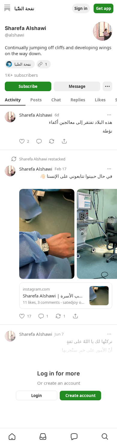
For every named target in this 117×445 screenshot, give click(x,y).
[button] (12, 436)
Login (36, 395)
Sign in (81, 8)
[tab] (13, 100)
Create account (80, 395)
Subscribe (28, 86)
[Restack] (51, 141)
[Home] (7, 8)
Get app (103, 8)
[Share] (64, 141)
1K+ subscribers (21, 75)
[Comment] (39, 141)
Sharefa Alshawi (35, 115)
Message (77, 86)
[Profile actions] (107, 86)
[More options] (109, 115)
